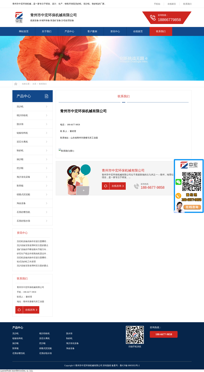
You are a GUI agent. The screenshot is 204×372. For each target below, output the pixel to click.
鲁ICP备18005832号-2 (130, 365)
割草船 (20, 186)
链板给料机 (22, 133)
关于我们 (46, 31)
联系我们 (187, 4)
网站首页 (24, 31)
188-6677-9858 (163, 334)
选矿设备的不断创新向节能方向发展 (33, 249)
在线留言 (172, 4)
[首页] (15, 84)
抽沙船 (20, 159)
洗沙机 (20, 106)
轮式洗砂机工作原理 (26, 262)
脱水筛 (20, 124)
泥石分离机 (22, 142)
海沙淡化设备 (23, 177)
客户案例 (92, 31)
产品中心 (69, 31)
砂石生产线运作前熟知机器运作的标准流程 (37, 253)
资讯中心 (115, 31)
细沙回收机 (22, 115)
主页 (34, 84)
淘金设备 (21, 203)
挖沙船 (20, 168)
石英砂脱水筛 (23, 221)
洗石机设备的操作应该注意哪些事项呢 (34, 241)
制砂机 (20, 150)
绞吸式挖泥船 (23, 194)
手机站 (157, 4)
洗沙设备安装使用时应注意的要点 (32, 245)
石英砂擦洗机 (23, 212)
